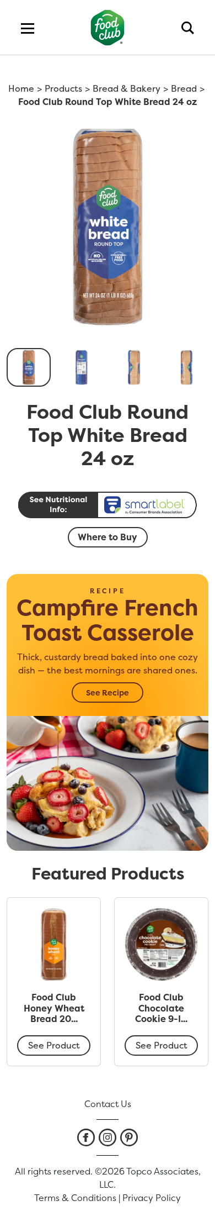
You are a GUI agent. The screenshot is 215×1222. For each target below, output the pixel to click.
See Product (54, 1045)
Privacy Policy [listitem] (151, 1198)
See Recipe (107, 692)
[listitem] (86, 1137)
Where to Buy (107, 537)
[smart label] (107, 505)
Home (21, 88)
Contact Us (107, 1104)
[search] (187, 27)
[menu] (27, 27)
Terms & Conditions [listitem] (75, 1198)
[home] (108, 27)
